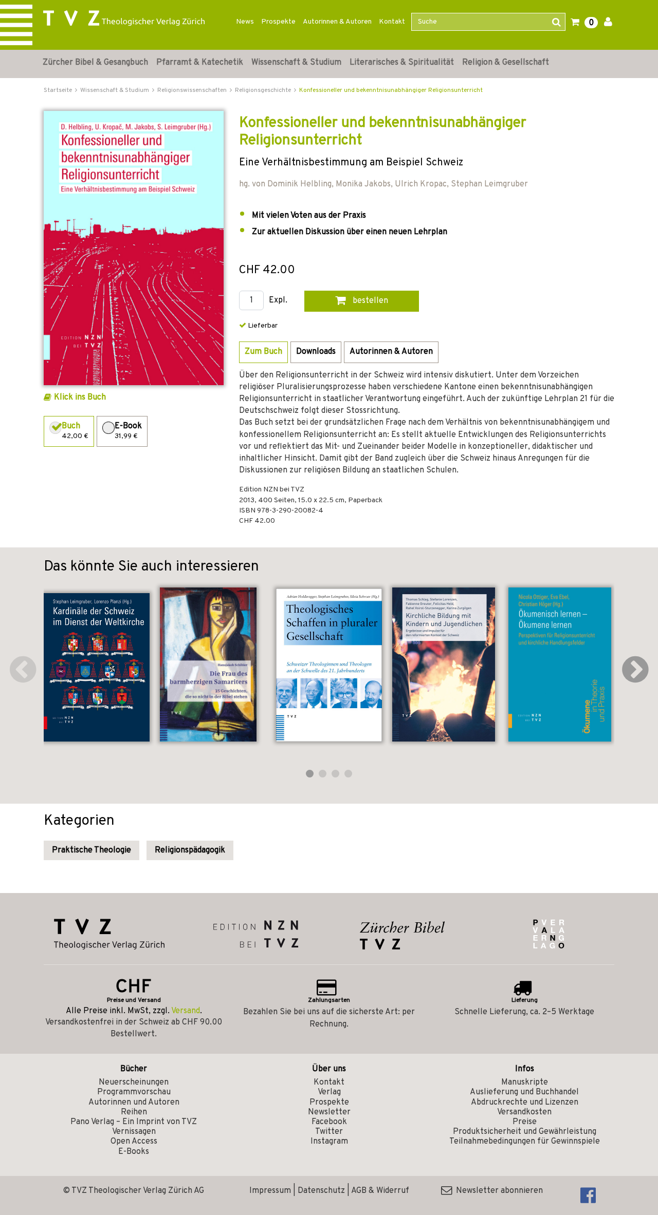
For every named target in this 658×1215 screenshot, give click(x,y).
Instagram (329, 1141)
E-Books (133, 1152)
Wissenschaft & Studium (296, 63)
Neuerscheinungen (134, 1082)
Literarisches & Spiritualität (402, 63)
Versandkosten (524, 1112)
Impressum (270, 1191)
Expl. (278, 301)
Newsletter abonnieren (497, 1191)
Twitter (329, 1132)
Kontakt (392, 21)
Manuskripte (524, 1082)
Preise (525, 1122)
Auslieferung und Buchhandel (524, 1092)
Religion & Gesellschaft (505, 63)
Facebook (329, 1122)
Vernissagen (134, 1132)
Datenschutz (321, 1191)
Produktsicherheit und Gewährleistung (524, 1132)
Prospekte (278, 21)
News (245, 21)
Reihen (134, 1112)
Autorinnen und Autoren (133, 1102)
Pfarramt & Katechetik (199, 63)
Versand (185, 1011)
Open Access (134, 1141)
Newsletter (329, 1112)
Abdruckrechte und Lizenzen (524, 1102)
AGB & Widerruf (380, 1191)
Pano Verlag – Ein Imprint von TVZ (133, 1122)
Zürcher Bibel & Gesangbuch (95, 63)
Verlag (329, 1092)
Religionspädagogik (190, 850)
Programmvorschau (134, 1092)
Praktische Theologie (91, 850)
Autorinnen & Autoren (337, 21)
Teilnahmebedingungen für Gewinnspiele (524, 1141)
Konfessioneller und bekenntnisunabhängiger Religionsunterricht (391, 90)
